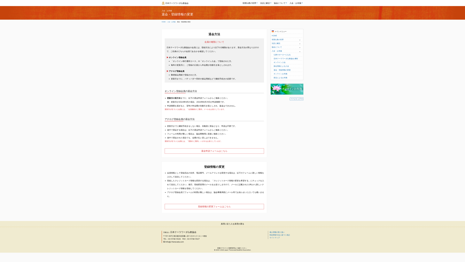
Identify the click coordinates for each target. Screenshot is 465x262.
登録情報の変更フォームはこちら (214, 206)
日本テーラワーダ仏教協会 (177, 3)
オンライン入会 (280, 62)
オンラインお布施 (280, 74)
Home (164, 22)
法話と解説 (265, 3)
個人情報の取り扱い (277, 232)
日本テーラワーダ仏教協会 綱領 (286, 58)
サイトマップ (275, 238)
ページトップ (296, 99)
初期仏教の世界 (249, 3)
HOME (274, 36)
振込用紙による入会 (281, 66)
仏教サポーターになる (282, 55)
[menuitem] (249, 3)
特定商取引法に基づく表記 (280, 235)
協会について (280, 3)
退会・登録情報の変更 (282, 70)
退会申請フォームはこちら (214, 151)
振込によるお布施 (280, 78)
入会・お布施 (295, 3)
